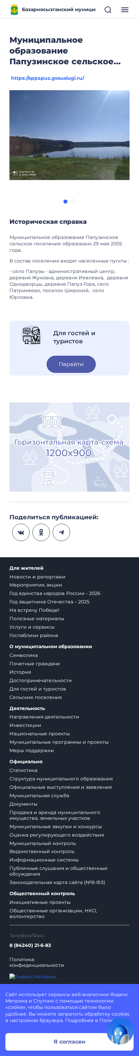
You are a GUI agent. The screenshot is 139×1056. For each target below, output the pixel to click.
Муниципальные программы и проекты (59, 742)
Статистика (23, 770)
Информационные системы (44, 860)
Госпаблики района (33, 635)
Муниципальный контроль (42, 843)
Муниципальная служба (39, 796)
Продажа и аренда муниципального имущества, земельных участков (54, 815)
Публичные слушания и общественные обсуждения (58, 871)
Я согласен (69, 1042)
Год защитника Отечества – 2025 (49, 602)
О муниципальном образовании (50, 646)
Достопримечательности (40, 680)
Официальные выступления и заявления (60, 787)
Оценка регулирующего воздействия (56, 835)
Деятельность (27, 708)
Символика (23, 655)
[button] (65, 202)
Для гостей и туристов (37, 689)
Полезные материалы (36, 618)
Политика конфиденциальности (36, 962)
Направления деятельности (44, 717)
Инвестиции (25, 725)
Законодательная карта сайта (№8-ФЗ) (57, 882)
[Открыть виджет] (120, 1031)
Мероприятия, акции (35, 585)
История (20, 672)
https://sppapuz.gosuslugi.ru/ (47, 78)
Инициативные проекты (40, 902)
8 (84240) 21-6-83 (30, 945)
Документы (23, 804)
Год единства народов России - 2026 (55, 593)
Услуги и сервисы (32, 627)
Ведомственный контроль (42, 851)
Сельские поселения (35, 697)
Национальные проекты (39, 734)
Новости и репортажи (37, 577)
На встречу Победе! (34, 610)
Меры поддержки (31, 750)
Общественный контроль (42, 893)
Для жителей (26, 568)
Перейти (71, 364)
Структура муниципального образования (61, 779)
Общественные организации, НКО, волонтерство (53, 913)
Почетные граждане (34, 664)
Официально (26, 762)
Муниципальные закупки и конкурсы (55, 826)
